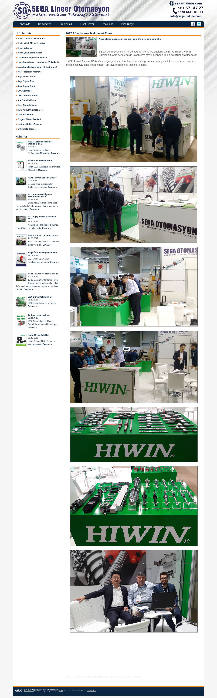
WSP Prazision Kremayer (29, 72)
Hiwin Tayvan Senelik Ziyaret (42, 178)
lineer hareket (134, 677)
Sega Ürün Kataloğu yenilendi (42, 252)
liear (124, 677)
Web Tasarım (29, 691)
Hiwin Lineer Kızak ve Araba (31, 38)
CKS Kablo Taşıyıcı (26, 129)
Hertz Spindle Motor (27, 105)
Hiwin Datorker (24, 48)
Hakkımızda (44, 24)
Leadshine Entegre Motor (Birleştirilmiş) (37, 67)
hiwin (118, 677)
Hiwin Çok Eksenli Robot (29, 53)
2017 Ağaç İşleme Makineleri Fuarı (89, 33)
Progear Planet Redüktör (29, 119)
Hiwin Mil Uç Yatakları (38, 335)
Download (107, 24)
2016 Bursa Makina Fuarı (40, 297)
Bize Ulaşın (127, 24)
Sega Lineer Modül (26, 76)
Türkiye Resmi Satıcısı (39, 315)
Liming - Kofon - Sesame (29, 124)
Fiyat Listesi (87, 24)
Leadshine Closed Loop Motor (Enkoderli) (38, 62)
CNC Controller (24, 91)
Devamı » (55, 153)
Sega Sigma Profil (26, 86)
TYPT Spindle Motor (27, 95)
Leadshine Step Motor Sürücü (32, 57)
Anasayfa (25, 24)
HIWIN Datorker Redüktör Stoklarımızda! (40, 143)
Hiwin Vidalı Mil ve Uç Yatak (31, 43)
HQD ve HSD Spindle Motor (30, 110)
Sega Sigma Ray (25, 81)
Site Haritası (91, 691)
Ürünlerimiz (65, 24)
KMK (61, 691)
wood (111, 677)
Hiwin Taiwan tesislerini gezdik (43, 274)
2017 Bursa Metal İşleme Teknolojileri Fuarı (40, 195)
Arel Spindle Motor (26, 100)
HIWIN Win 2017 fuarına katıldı (43, 235)
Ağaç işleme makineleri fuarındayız (91, 677)
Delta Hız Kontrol (25, 114)
